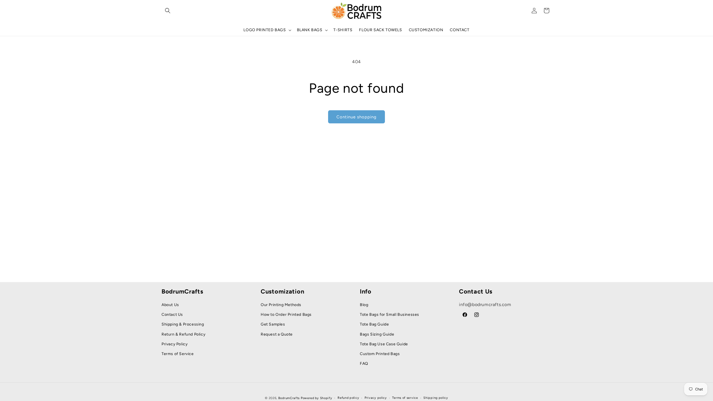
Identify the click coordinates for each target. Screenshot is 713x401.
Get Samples (273, 324)
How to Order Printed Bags (286, 314)
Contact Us (172, 314)
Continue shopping (356, 116)
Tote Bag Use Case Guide (384, 344)
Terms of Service (178, 353)
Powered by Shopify (316, 398)
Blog (364, 304)
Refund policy (348, 398)
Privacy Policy (174, 344)
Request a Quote (277, 334)
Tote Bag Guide (374, 324)
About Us (170, 304)
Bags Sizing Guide (377, 334)
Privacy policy (376, 398)
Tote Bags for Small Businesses (389, 314)
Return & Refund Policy (183, 334)
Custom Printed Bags (380, 353)
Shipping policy (435, 398)
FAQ (364, 363)
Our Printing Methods (281, 304)
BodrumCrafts (289, 398)
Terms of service (405, 398)
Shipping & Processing (183, 324)
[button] (168, 10)
